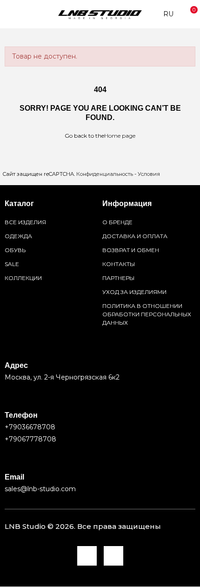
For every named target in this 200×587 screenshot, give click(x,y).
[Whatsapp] (113, 556)
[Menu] (9, 14)
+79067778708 (30, 439)
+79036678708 (30, 427)
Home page (119, 135)
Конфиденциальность (104, 174)
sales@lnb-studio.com (40, 489)
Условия (149, 174)
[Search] (22, 14)
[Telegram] (87, 556)
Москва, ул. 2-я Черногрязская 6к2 (62, 377)
